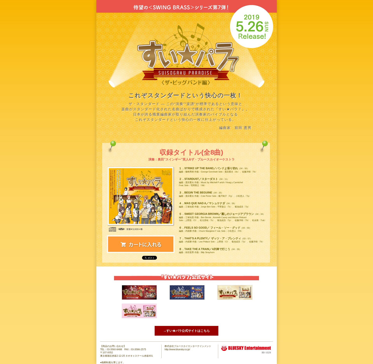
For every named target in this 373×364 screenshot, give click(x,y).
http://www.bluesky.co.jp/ (177, 349)
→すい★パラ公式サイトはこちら (186, 330)
